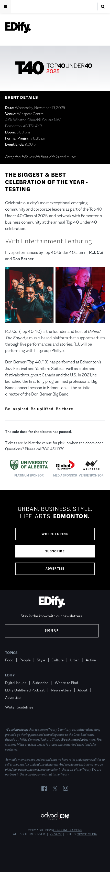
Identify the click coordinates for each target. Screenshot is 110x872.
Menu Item (14, 700)
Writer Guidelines (19, 707)
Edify (10, 675)
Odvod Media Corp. (67, 830)
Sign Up (52, 631)
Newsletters (61, 690)
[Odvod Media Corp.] (55, 816)
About (82, 690)
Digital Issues (15, 682)
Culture (57, 660)
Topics (11, 652)
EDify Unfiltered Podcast (25, 690)
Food (9, 660)
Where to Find (55, 534)
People (25, 660)
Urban (75, 660)
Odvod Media (87, 834)
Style (41, 660)
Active (91, 660)
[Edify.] (18, 27)
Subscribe (55, 551)
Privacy (56, 834)
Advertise (55, 569)
